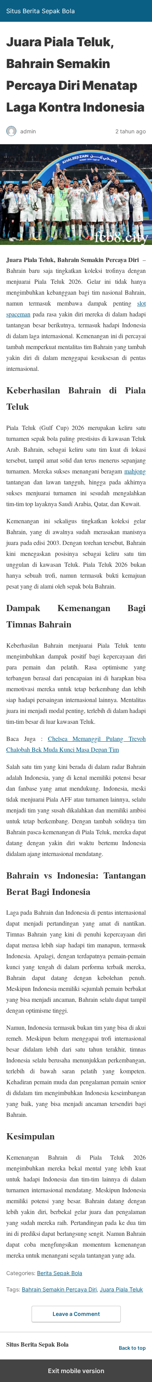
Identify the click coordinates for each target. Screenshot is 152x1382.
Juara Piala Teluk (121, 1289)
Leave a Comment (76, 1313)
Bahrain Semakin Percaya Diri (59, 1289)
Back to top (132, 1348)
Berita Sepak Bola (59, 1273)
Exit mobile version (76, 1371)
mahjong (135, 471)
